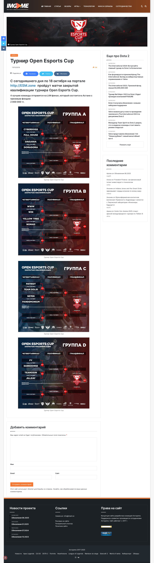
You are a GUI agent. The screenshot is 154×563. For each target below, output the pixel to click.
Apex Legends (28, 554)
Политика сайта (61, 526)
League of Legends (76, 554)
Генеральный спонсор (64, 524)
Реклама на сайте (62, 521)
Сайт (57, 473)
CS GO (38, 554)
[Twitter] (3, 43)
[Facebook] (3, 38)
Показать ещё (125, 145)
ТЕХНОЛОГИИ (89, 6)
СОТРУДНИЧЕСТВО (124, 6)
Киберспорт (126, 554)
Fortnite (53, 554)
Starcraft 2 (104, 554)
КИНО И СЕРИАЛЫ (105, 6)
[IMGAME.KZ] (18, 6)
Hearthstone (62, 554)
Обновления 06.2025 (122, 173)
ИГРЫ (76, 6)
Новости (18, 554)
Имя (12, 464)
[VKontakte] (3, 48)
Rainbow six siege (91, 554)
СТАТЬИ (57, 6)
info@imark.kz (69, 516)
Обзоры (136, 554)
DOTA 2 (14, 55)
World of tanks (115, 554)
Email (12, 473)
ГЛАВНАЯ (47, 6)
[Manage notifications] (5, 558)
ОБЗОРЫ (67, 6)
